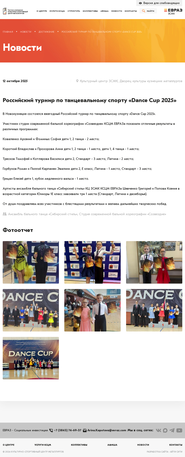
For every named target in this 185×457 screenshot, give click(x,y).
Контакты (131, 11)
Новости (116, 11)
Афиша (104, 11)
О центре (41, 11)
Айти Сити (176, 452)
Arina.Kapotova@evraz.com (106, 430)
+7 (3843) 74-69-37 (67, 430)
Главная (8, 32)
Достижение (46, 32)
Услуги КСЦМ (57, 11)
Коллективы (90, 11)
